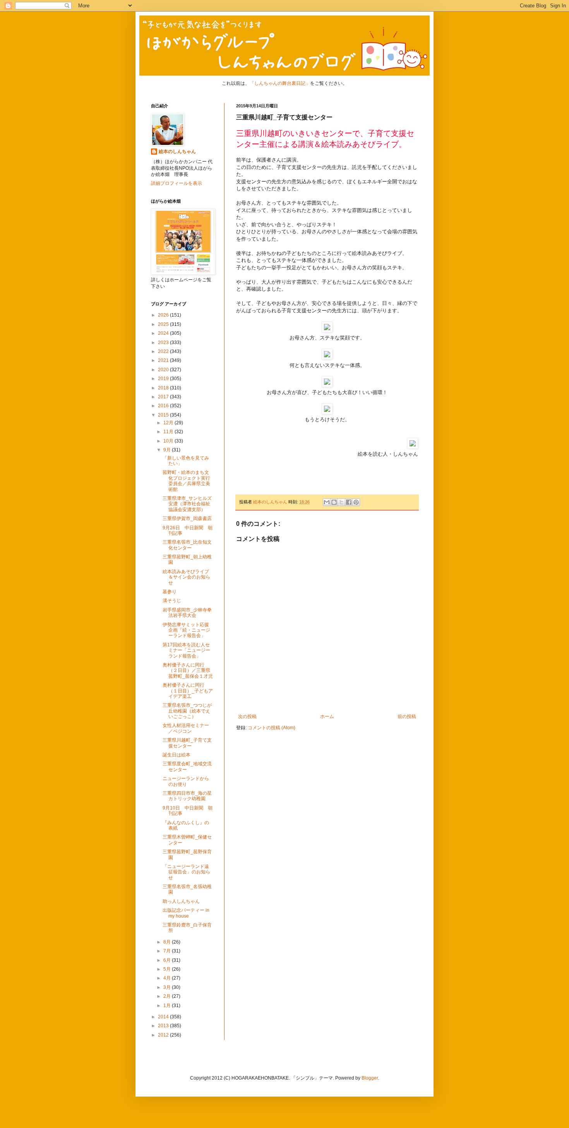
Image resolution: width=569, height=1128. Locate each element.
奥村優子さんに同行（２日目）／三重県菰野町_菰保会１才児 (188, 670)
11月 (169, 431)
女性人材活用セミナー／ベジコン (186, 728)
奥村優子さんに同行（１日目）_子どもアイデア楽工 (188, 690)
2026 (164, 315)
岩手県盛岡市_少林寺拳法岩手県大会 (187, 612)
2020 (164, 369)
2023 (164, 342)
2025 (164, 324)
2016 (164, 405)
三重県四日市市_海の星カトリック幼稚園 (187, 795)
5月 (167, 969)
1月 (167, 1005)
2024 (164, 333)
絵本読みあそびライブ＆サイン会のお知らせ (186, 577)
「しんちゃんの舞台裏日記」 (280, 83)
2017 (164, 397)
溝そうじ (172, 600)
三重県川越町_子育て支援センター (187, 742)
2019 (164, 378)
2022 (164, 351)
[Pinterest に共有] (356, 502)
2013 (164, 1025)
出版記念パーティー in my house (186, 913)
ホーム (327, 716)
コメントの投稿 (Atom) (271, 727)
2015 (164, 415)
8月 (167, 942)
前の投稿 (407, 716)
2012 (164, 1035)
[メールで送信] (327, 502)
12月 (169, 422)
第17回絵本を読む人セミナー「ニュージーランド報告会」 (186, 650)
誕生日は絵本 (176, 755)
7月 (167, 951)
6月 (167, 960)
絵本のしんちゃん (177, 151)
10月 (169, 441)
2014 (164, 1017)
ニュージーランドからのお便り (186, 781)
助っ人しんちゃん (181, 901)
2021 (164, 360)
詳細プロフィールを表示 (176, 183)
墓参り (170, 591)
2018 (164, 388)
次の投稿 (247, 716)
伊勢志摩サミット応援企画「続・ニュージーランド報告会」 (186, 630)
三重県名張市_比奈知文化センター (187, 544)
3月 (167, 987)
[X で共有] (341, 502)
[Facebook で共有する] (349, 502)
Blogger (370, 1078)
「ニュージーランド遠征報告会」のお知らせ (186, 872)
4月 (167, 978)
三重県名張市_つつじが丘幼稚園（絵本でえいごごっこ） (187, 711)
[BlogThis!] (334, 502)
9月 (167, 450)
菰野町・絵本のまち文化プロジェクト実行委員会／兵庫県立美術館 (186, 481)
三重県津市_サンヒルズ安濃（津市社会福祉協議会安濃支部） (187, 504)
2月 (167, 996)
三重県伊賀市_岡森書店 (187, 518)
